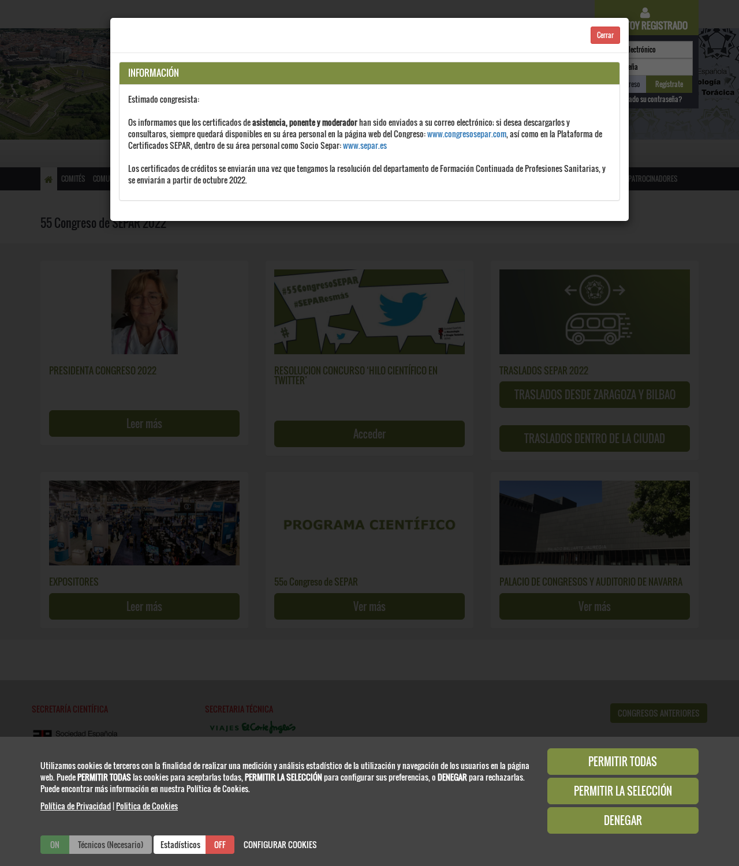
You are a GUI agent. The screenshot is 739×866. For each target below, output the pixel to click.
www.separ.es (365, 145)
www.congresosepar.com (466, 134)
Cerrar (605, 35)
